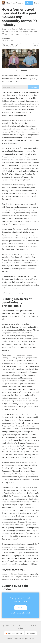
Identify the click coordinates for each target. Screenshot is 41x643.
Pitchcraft (24, 70)
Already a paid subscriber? (20, 613)
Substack (10, 639)
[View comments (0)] (12, 45)
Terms (28, 626)
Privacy (21, 626)
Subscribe (29, 3)
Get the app (31, 633)
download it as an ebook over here (15, 579)
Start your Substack (15, 633)
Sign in (36, 3)
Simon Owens (6, 38)
